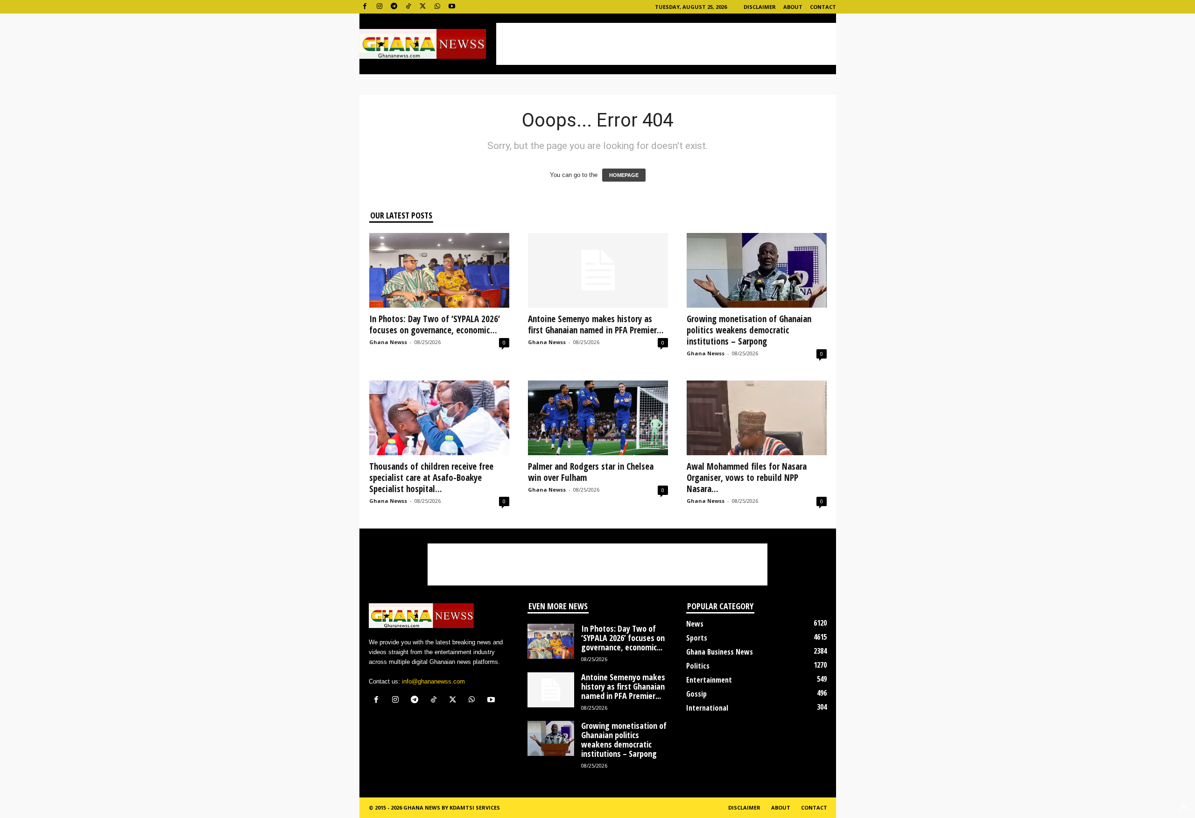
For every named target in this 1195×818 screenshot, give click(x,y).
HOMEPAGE (624, 175)
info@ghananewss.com (433, 681)
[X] (423, 7)
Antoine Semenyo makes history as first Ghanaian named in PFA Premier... (596, 324)
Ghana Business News (719, 652)
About (792, 6)
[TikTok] (408, 7)
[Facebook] (365, 7)
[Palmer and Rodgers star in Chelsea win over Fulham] (598, 418)
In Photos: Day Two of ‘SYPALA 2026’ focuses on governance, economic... (434, 324)
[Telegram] (394, 7)
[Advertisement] (666, 44)
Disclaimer (760, 6)
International (707, 708)
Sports (696, 638)
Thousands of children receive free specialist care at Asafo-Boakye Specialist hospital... (431, 477)
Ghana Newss (388, 342)
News (694, 624)
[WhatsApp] (437, 7)
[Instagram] (379, 7)
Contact (823, 6)
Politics (698, 666)
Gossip (696, 694)
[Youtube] (451, 7)
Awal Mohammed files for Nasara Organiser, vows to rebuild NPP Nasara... (747, 477)
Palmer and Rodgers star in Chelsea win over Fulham (591, 472)
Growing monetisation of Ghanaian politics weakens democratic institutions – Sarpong (749, 330)
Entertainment (709, 680)
